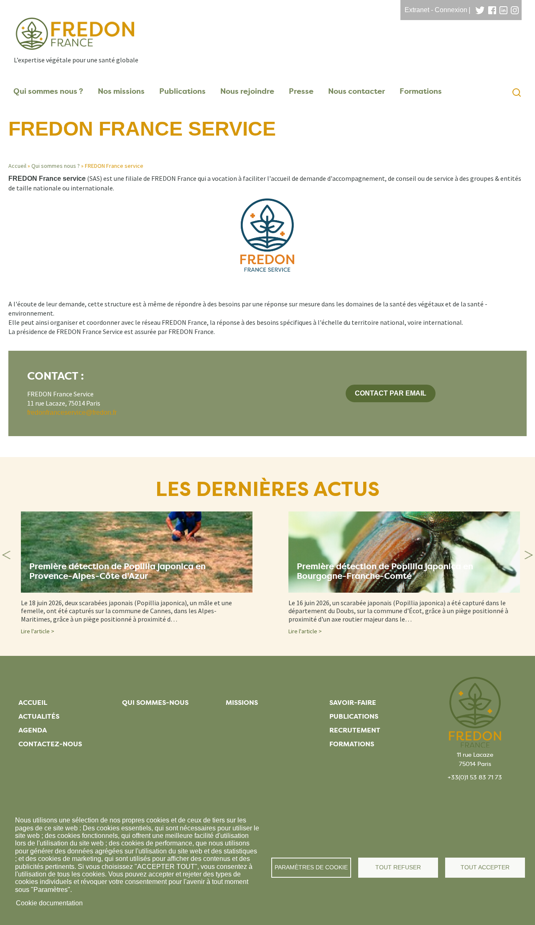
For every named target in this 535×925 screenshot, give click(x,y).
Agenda (32, 730)
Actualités (38, 716)
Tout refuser (398, 867)
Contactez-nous (50, 744)
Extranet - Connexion (436, 9)
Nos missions (121, 91)
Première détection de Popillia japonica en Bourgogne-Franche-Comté (385, 571)
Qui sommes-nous (155, 702)
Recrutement (354, 730)
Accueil (17, 166)
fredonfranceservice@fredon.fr (72, 412)
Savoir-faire (352, 702)
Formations (421, 91)
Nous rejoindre (247, 91)
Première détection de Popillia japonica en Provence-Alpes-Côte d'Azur (117, 571)
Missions (242, 702)
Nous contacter (356, 91)
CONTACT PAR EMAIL (390, 393)
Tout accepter (485, 867)
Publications (182, 91)
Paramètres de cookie (311, 867)
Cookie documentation (49, 903)
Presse (301, 91)
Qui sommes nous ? (48, 91)
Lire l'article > (37, 631)
